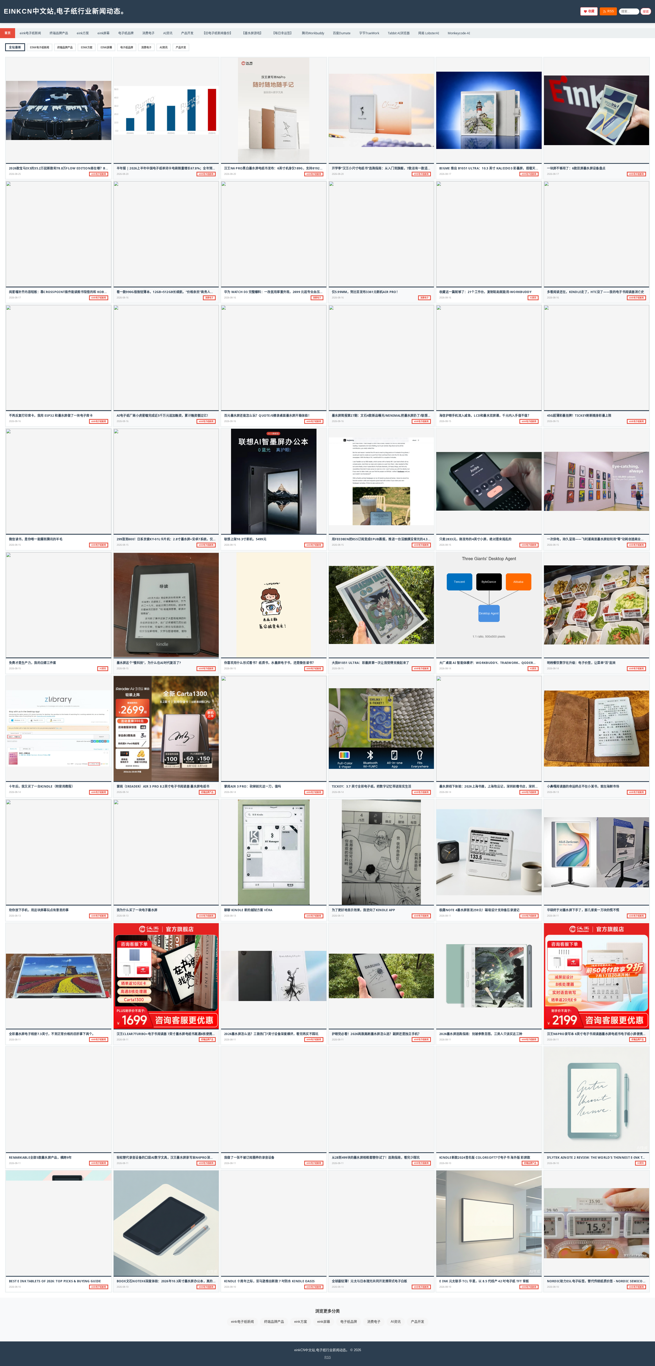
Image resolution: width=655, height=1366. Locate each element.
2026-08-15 (445, 421)
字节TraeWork (369, 33)
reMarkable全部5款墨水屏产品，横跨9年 (40, 1157)
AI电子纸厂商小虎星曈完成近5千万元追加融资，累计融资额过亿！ (163, 415)
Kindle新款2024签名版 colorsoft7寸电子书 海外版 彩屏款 (484, 1157)
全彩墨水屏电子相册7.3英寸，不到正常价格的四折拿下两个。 (52, 1034)
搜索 (646, 12)
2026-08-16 (122, 297)
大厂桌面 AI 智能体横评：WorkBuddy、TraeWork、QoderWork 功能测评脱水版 (502, 663)
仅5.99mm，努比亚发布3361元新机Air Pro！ (365, 292)
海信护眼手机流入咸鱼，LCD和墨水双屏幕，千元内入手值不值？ (485, 415)
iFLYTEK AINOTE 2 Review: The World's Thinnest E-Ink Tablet (599, 1157)
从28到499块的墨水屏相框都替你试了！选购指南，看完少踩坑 (376, 1157)
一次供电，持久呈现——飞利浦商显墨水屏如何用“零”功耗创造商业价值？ (598, 539)
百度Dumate (342, 33)
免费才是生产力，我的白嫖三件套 (32, 663)
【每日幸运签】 (282, 33)
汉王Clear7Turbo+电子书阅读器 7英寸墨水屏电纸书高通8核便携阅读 (168, 1034)
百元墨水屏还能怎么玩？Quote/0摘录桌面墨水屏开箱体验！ (267, 415)
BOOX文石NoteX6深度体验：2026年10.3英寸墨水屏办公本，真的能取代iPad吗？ (176, 1281)
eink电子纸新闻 (30, 33)
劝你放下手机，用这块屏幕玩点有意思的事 (39, 910)
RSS (610, 11)
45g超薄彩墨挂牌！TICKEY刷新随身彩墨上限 (579, 415)
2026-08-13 (553, 792)
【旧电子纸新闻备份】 (217, 33)
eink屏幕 (103, 33)
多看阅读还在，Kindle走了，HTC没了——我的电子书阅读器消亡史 (595, 292)
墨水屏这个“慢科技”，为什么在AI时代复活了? (149, 663)
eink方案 (83, 33)
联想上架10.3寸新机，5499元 (245, 539)
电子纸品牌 (126, 33)
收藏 (591, 11)
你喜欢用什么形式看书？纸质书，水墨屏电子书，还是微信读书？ (269, 663)
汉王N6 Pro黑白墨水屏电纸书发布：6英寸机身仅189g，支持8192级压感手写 (279, 168)
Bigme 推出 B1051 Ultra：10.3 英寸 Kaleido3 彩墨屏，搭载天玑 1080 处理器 (498, 168)
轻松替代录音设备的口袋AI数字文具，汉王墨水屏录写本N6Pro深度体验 (168, 1157)
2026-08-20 (122, 174)
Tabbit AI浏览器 (399, 33)
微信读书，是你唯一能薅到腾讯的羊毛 (35, 539)
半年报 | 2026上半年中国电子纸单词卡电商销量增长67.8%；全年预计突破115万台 (175, 168)
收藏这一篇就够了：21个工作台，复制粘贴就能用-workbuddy (485, 292)
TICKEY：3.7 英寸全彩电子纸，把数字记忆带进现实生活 (371, 786)
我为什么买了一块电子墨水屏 (137, 910)
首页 (7, 33)
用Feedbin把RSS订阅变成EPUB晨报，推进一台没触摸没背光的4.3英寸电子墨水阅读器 (394, 539)
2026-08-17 (445, 174)
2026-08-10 (445, 1163)
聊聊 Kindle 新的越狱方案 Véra (248, 910)
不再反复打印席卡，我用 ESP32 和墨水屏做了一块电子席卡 (51, 415)
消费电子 (148, 33)
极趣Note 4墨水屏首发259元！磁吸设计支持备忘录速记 (479, 910)
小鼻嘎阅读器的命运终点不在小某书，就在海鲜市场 (583, 786)
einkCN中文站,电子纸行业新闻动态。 (66, 11)
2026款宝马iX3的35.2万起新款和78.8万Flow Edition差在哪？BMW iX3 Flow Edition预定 (79, 168)
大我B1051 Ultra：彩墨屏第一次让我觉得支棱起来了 (370, 663)
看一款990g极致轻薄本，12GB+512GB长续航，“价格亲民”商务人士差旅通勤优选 (175, 292)
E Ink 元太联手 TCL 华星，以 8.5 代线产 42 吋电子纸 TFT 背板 (484, 1281)
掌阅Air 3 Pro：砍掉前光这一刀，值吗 (252, 786)
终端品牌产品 (59, 33)
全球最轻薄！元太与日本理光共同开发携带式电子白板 (369, 1281)
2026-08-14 (445, 668)
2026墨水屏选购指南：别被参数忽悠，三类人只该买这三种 (480, 1034)
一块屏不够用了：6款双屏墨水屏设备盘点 (576, 168)
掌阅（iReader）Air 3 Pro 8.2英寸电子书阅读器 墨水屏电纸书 (163, 786)
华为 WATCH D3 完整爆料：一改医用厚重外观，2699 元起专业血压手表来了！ (280, 292)
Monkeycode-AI (459, 33)
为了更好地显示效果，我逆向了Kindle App (363, 910)
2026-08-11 (445, 915)
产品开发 (187, 33)
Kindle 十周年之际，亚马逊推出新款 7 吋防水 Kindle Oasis (269, 1281)
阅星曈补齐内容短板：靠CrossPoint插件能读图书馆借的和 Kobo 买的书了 (64, 292)
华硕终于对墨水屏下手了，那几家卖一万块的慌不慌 (583, 910)
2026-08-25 (15, 174)
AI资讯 (167, 33)
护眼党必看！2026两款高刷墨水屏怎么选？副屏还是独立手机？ (376, 1034)
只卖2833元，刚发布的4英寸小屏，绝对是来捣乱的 (475, 539)
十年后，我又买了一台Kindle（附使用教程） (42, 786)
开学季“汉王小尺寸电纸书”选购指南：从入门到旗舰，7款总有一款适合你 (383, 168)
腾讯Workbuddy (313, 33)
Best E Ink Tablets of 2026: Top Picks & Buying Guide (55, 1281)
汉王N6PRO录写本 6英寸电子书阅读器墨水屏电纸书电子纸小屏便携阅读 (598, 1034)
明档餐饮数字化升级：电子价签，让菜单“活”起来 (581, 663)
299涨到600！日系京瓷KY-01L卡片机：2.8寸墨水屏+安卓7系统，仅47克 (168, 539)
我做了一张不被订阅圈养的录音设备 (249, 1157)
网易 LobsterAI (428, 33)
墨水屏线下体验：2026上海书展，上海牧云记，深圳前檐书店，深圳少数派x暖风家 (497, 786)
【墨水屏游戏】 (252, 33)
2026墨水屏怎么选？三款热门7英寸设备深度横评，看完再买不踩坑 (271, 1034)
